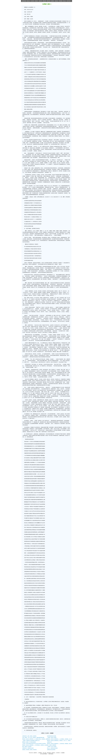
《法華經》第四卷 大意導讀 (51, 737)
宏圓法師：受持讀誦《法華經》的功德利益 (29, 749)
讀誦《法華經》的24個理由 (26, 746)
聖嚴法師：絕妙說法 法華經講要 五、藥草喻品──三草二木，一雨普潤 (58, 740)
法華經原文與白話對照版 (51, 749)
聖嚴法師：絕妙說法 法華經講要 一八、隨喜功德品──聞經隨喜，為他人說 (59, 743)
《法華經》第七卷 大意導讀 (51, 746)
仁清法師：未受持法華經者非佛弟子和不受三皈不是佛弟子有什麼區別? (34, 743)
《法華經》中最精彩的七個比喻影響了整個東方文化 (31, 740)
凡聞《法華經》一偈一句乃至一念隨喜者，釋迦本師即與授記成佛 (33, 737)
